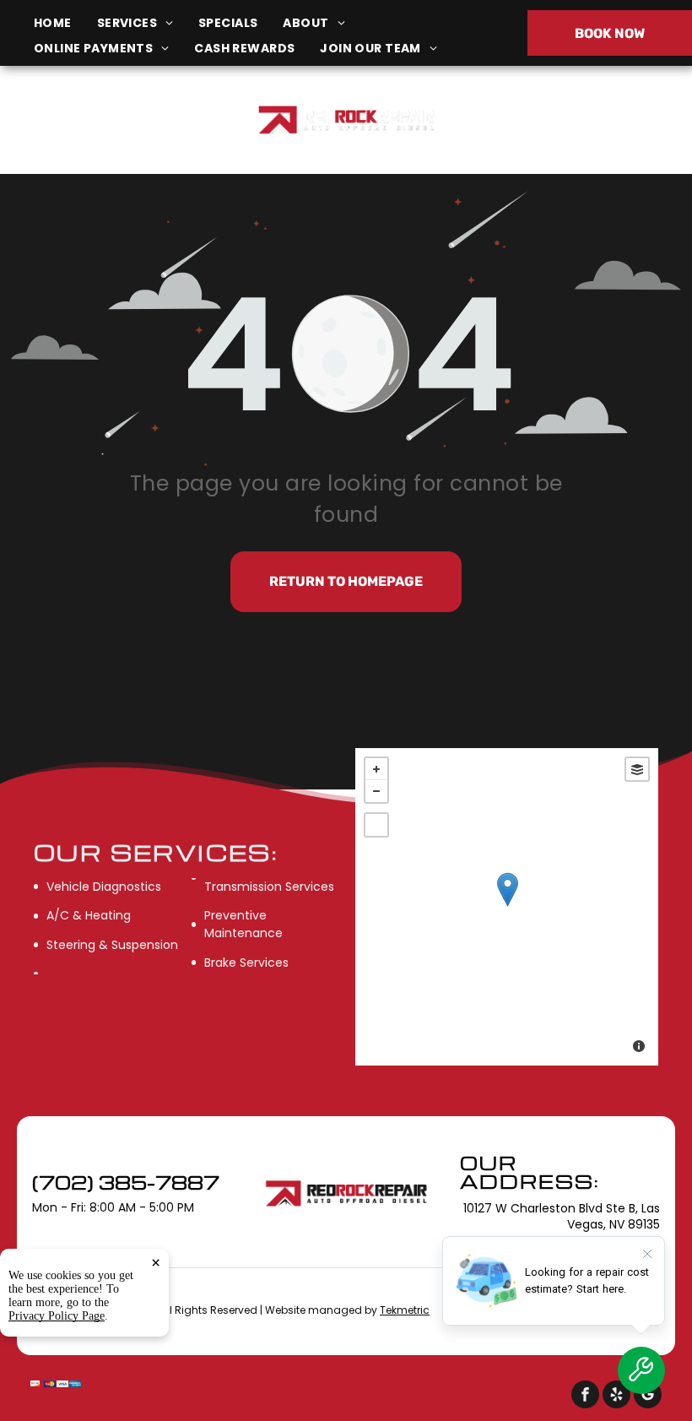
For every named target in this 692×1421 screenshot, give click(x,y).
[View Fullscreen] (376, 825)
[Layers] (637, 769)
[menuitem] (65, 23)
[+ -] (506, 907)
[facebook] (585, 1396)
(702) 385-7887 (574, 119)
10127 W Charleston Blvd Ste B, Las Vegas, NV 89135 (118, 128)
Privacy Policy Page (56, 1316)
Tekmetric (405, 1310)
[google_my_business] (648, 1396)
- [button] (376, 791)
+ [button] (376, 769)
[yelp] (616, 1396)
